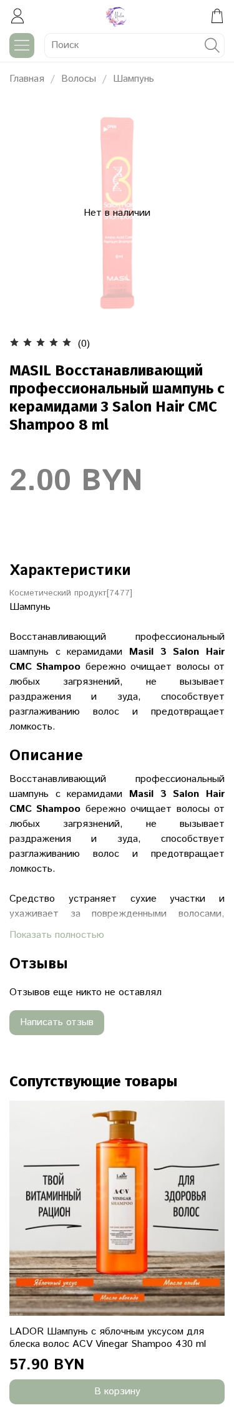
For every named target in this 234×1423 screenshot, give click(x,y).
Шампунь (133, 79)
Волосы (78, 79)
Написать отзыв (57, 1022)
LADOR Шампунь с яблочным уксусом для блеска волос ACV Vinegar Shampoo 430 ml (107, 1337)
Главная (26, 79)
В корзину (117, 1391)
